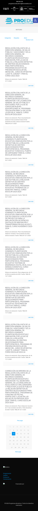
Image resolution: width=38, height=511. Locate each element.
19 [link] (10, 437)
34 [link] (21, 444)
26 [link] (13, 440)
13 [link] (10, 433)
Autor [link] (25, 38)
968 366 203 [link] (19, 1)
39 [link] (19, 447)
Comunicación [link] (7, 479)
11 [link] (24, 430)
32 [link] (13, 444)
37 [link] (11, 447)
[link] (35, 20)
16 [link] (21, 433)
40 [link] (22, 447)
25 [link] (10, 440)
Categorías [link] (8, 38)
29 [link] (24, 440)
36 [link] (28, 444)
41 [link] (26, 447)
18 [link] (28, 433)
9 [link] (17, 430)
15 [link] (17, 433)
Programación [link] (7, 473)
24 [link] (28, 437)
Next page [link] (18, 451)
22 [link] (21, 437)
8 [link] (13, 430)
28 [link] (21, 440)
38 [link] (15, 447)
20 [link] (13, 437)
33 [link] (17, 444)
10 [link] (21, 430)
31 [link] (10, 444)
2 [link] (13, 427)
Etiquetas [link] (16, 38)
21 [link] (17, 437)
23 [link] (24, 437)
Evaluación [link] (6, 477)
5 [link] (24, 427)
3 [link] (17, 427)
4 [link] (20, 427)
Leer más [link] (30, 85)
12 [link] (28, 430)
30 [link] (28, 440)
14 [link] (13, 433)
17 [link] (24, 433)
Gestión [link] (5, 475)
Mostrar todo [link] (29, 40)
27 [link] (17, 440)
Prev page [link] (20, 420)
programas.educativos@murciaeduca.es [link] (20, 3)
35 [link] (24, 444)
